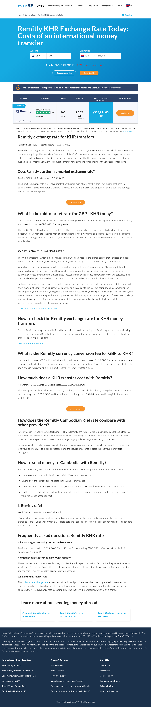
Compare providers (64, 73)
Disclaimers (129, 15)
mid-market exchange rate (35, 582)
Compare (91, 5)
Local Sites (105, 670)
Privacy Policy (106, 686)
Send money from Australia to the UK (19, 675)
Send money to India (11, 665)
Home (20, 15)
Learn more (127, 131)
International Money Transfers (16, 660)
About (119, 5)
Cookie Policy (106, 675)
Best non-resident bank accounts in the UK (70, 691)
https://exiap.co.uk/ (24, 633)
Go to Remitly (89, 73)
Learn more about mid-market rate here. (38, 308)
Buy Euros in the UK (11, 681)
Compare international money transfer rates (36, 615)
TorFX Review (57, 670)
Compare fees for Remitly (30, 343)
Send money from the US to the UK (18, 670)
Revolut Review (58, 675)
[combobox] (38, 56)
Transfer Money (53, 5)
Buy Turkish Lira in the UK (14, 691)
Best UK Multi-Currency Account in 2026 (71, 615)
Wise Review (57, 665)
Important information (111, 87)
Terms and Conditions (110, 681)
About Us (104, 660)
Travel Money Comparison (14, 686)
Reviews (68, 5)
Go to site (125, 113)
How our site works (109, 691)
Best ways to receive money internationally (70, 686)
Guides (80, 5)
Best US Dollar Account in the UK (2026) (112, 615)
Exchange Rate (30, 15)
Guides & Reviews (59, 660)
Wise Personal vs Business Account (67, 681)
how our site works (29, 651)
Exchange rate (105, 5)
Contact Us (105, 665)
